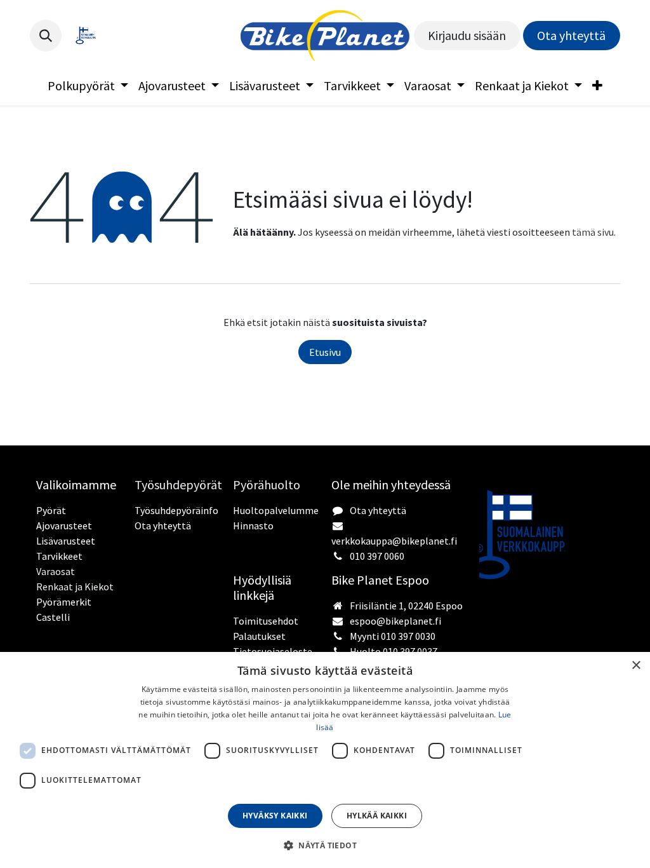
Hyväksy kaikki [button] (275, 815)
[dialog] (325, 760)
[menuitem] (88, 85)
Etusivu (325, 352)
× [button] (635, 665)
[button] (46, 35)
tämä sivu (593, 232)
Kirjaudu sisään (467, 35)
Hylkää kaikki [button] (377, 815)
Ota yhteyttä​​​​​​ (571, 35)
